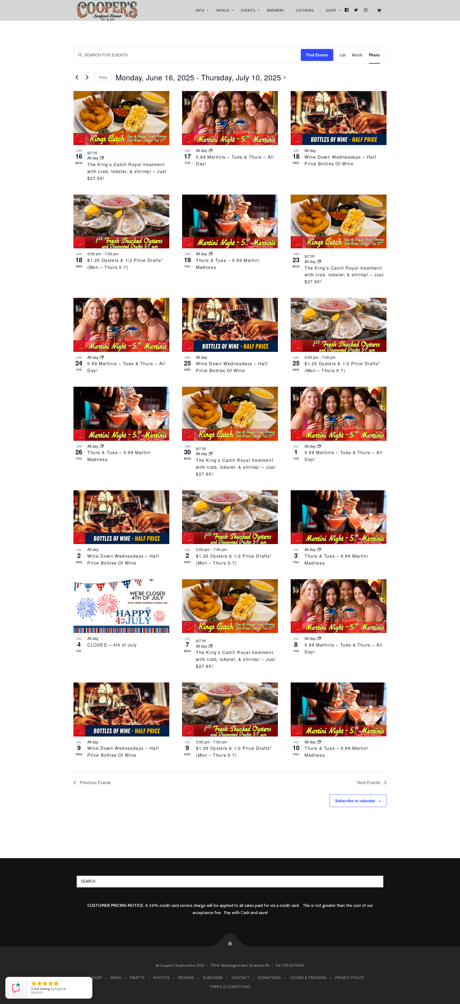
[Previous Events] (76, 77)
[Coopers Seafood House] (113, 10)
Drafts (137, 978)
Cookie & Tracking (308, 978)
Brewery (275, 10)
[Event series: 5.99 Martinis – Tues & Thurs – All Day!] (210, 150)
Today (102, 77)
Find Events (317, 54)
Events (248, 10)
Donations (269, 978)
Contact (241, 978)
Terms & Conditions (230, 987)
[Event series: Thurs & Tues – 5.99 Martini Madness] (210, 253)
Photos (161, 978)
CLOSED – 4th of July (112, 645)
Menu (116, 978)
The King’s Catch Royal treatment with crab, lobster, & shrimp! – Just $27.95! (127, 171)
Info (200, 10)
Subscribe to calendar (355, 800)
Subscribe (213, 978)
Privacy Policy (349, 978)
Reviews (186, 978)
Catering (305, 10)
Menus (222, 10)
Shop (331, 10)
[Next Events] (87, 77)
